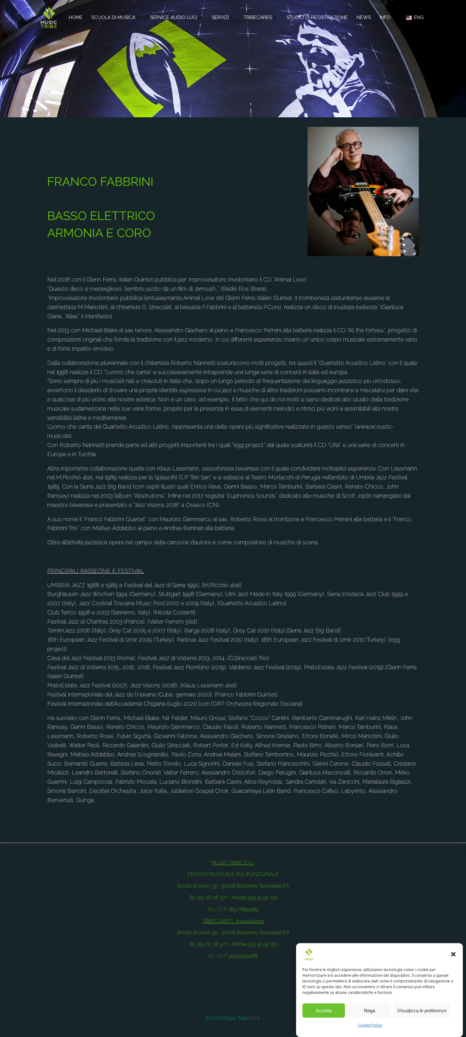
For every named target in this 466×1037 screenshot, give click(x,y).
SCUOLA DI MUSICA (113, 17)
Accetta (324, 1010)
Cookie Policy (370, 1025)
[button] (453, 954)
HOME (75, 17)
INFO (385, 17)
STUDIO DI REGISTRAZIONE (317, 17)
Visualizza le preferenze (422, 1010)
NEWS (364, 17)
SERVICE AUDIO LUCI (173, 17)
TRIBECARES (257, 17)
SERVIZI (220, 17)
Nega (369, 1010)
